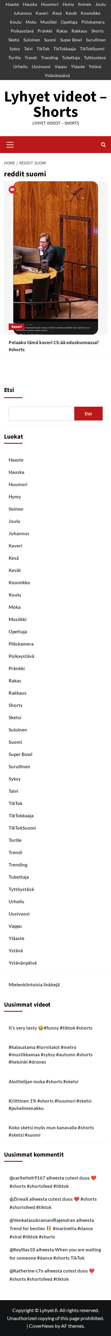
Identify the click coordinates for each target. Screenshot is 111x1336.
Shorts (97, 30)
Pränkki (45, 30)
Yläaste (78, 66)
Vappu (61, 66)
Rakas (62, 30)
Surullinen (96, 39)
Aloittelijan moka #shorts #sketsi (43, 1081)
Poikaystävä (22, 30)
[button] (10, 144)
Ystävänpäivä (57, 75)
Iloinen (84, 4)
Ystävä (95, 66)
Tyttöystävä (95, 57)
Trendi (31, 57)
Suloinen (31, 39)
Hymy (68, 4)
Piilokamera (93, 22)
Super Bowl (71, 39)
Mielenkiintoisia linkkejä (34, 984)
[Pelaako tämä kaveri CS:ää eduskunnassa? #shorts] (55, 258)
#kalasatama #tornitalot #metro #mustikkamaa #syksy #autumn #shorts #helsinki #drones (51, 1054)
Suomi (50, 39)
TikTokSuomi (92, 48)
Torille (14, 57)
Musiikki (48, 22)
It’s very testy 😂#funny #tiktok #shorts (50, 1028)
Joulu (100, 4)
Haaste (12, 4)
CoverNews (41, 1326)
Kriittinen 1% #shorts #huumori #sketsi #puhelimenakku (50, 1104)
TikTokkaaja (64, 48)
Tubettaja (71, 57)
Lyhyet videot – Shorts (55, 104)
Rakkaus (79, 30)
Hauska (30, 4)
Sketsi (13, 39)
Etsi (9, 390)
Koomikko (91, 13)
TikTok (43, 48)
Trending (49, 57)
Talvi (28, 48)
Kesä (57, 13)
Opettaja (69, 22)
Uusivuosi (41, 66)
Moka (31, 22)
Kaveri (42, 13)
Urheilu (20, 66)
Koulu (16, 22)
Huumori (50, 4)
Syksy (15, 48)
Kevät (71, 13)
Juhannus (23, 13)
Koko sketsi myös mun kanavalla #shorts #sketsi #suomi (51, 1131)
